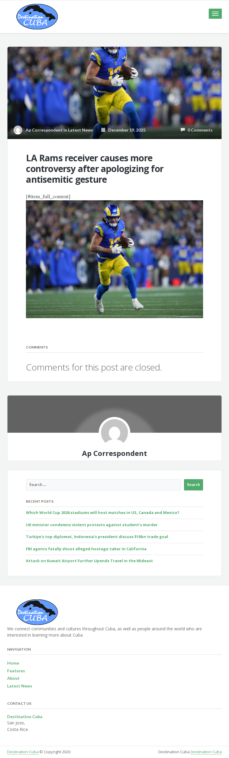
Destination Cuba (22, 751)
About (13, 678)
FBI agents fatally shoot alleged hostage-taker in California (86, 548)
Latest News (80, 129)
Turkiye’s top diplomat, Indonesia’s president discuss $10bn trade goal (97, 536)
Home (13, 662)
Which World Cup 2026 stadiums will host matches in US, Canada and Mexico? (103, 512)
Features (16, 670)
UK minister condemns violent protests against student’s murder (92, 524)
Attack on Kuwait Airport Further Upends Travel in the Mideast (89, 560)
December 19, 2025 (126, 129)
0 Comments (199, 129)
